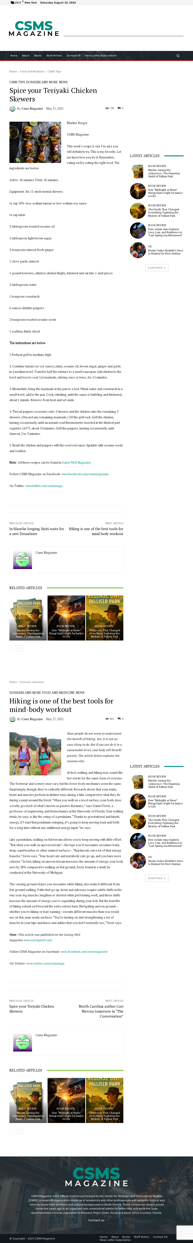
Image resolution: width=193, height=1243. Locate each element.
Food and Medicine (32, 71)
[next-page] (20, 648)
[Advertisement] (124, 25)
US (150, 246)
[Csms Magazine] (13, 108)
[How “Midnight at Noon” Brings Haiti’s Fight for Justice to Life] (66, 617)
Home (13, 71)
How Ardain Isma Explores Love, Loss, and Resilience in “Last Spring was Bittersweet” (165, 232)
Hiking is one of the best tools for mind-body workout (96, 531)
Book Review (27, 626)
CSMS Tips (54, 71)
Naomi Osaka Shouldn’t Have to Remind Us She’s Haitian (165, 252)
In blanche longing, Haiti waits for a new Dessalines (36, 531)
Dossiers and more (42, 82)
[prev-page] (12, 648)
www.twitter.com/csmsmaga (44, 486)
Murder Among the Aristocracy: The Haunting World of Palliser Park (28, 633)
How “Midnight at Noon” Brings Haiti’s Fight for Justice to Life (66, 633)
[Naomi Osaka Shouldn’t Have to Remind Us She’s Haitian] (138, 250)
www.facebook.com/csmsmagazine (85, 474)
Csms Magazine (32, 108)
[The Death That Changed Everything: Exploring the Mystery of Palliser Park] (104, 617)
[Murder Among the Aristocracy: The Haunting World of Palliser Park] (28, 617)
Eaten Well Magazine (76, 462)
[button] (178, 55)
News (63, 82)
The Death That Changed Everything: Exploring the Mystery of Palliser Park (104, 633)
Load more (155, 268)
